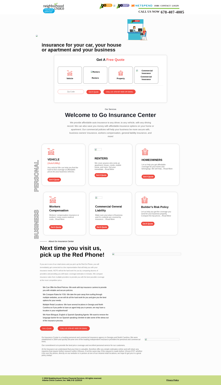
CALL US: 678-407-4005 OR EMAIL (119, 92)
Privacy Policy (172, 380)
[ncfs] (53, 7)
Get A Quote (94, 92)
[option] (64, 213)
